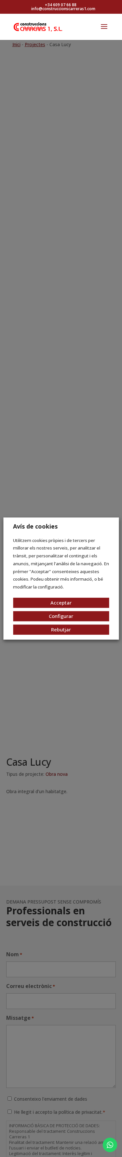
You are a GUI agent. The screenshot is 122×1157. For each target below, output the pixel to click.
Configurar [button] (61, 616)
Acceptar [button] (61, 602)
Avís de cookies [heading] (35, 526)
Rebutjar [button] (61, 629)
